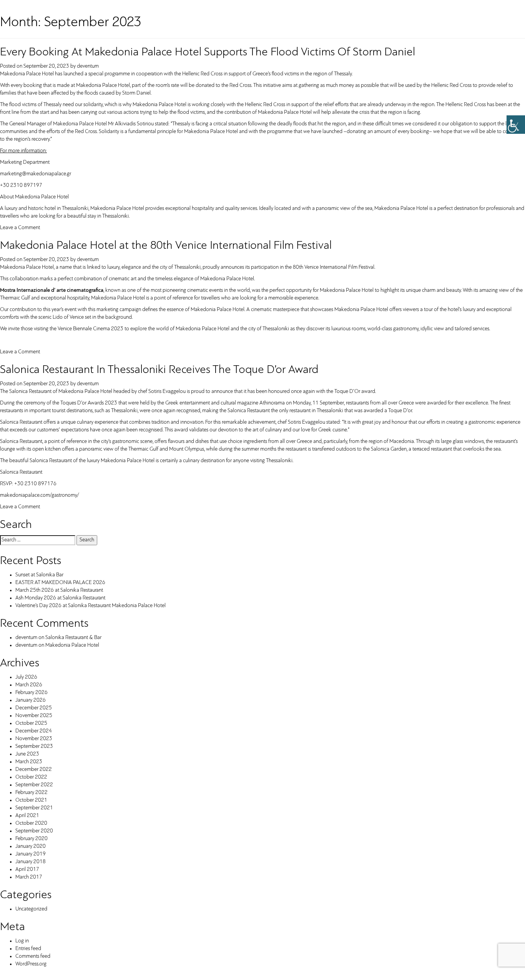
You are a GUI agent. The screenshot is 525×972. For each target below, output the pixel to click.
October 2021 (31, 800)
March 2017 (28, 877)
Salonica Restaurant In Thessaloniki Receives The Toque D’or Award (159, 370)
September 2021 (34, 808)
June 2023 (27, 754)
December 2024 (33, 731)
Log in (22, 941)
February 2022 (31, 793)
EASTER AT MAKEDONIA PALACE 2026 (60, 583)
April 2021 (27, 816)
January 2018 (30, 862)
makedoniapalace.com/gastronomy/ (39, 495)
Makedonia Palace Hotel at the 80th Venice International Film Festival (166, 246)
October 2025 (31, 723)
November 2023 (33, 739)
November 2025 (33, 716)
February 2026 (31, 693)
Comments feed (32, 956)
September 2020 (34, 831)
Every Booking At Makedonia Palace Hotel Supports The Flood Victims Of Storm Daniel (207, 52)
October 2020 (31, 823)
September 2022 (34, 785)
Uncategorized (31, 909)
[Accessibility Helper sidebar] (516, 124)
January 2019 (30, 854)
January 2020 (30, 846)
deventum (88, 66)
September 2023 (34, 746)
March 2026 (28, 685)
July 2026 (26, 677)
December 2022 (33, 769)
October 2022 (31, 777)
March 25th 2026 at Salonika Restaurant (59, 590)
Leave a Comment (20, 228)
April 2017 (27, 869)
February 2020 (31, 839)
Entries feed (28, 949)
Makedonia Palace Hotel (72, 645)
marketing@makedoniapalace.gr (35, 174)
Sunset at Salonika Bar (39, 575)
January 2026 (30, 700)
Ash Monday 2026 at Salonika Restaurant (60, 598)
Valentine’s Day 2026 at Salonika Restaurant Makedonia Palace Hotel (90, 606)
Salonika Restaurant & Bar (73, 638)
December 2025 (33, 708)
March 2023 (28, 762)
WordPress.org (31, 964)
